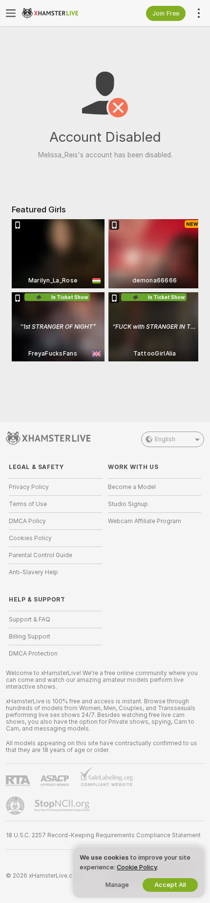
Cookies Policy (30, 538)
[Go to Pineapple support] (16, 805)
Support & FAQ (29, 619)
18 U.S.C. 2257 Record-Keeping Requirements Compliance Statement (103, 835)
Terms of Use (28, 504)
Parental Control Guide (40, 555)
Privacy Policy (29, 487)
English (165, 439)
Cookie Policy (137, 867)
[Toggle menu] (10, 13)
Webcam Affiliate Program (144, 521)
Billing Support (29, 636)
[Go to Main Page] (63, 13)
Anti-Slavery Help (33, 572)
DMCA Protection (33, 653)
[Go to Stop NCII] (63, 805)
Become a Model (132, 487)
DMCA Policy (27, 521)
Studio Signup (128, 504)
